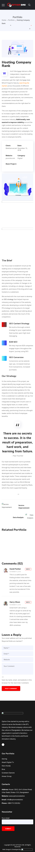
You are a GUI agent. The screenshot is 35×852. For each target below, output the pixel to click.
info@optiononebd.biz (15, 800)
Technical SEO (17, 552)
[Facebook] (3, 744)
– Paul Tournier (17, 456)
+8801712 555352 (13, 803)
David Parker (15, 569)
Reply (28, 569)
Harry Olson (15, 602)
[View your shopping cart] (32, 5)
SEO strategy (8, 299)
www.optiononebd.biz (17, 796)
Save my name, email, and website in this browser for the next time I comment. (17, 681)
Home (4, 20)
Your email (6, 818)
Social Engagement (17, 546)
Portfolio (11, 20)
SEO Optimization (17, 541)
